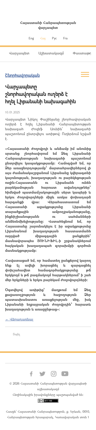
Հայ (43, 38)
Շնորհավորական (22, 75)
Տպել (16, 334)
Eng (31, 38)
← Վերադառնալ (19, 319)
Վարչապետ (19, 53)
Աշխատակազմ (51, 53)
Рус (54, 38)
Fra (65, 38)
